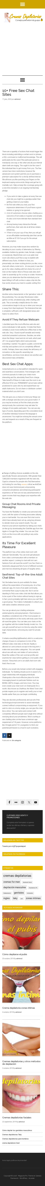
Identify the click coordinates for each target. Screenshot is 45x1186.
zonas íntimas (33, 898)
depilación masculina (14, 887)
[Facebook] (4, 735)
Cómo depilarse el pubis (14, 954)
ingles (6, 898)
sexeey (24, 484)
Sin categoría (16, 740)
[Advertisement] (22, 49)
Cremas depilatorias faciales (16, 1117)
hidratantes (30, 893)
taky (15, 898)
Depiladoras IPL (33, 888)
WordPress (23, 1178)
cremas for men (11, 882)
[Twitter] (9, 735)
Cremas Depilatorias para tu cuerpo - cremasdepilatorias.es (22, 17)
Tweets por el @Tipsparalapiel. (14, 846)
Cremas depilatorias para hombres (15, 1139)
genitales (19, 892)
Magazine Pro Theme (25, 1176)
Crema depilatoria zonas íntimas (18, 1008)
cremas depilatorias (17, 876)
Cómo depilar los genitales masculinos (17, 1130)
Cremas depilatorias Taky (12, 1135)
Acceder (32, 1178)
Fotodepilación (7, 893)
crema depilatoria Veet (11, 1143)
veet (22, 898)
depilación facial (27, 882)
